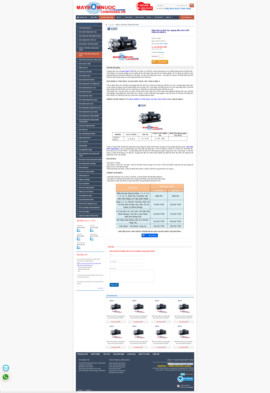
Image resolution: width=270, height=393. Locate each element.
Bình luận (113, 268)
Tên (111, 254)
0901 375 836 (94, 236)
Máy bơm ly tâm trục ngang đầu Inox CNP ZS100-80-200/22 (161, 317)
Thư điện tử (113, 261)
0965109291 (80, 236)
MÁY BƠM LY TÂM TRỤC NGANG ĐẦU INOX (148, 99)
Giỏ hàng (188, 17)
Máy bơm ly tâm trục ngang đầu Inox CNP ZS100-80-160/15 (116, 342)
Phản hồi (114, 285)
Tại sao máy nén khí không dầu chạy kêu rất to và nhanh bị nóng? (90, 276)
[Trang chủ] (106, 24)
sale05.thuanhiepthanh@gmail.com (182, 364)
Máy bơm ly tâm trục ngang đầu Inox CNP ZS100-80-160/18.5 (184, 317)
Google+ (80, 390)
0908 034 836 (81, 227)
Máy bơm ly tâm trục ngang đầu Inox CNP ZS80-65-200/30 (161, 342)
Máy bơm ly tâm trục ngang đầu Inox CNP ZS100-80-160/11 (138, 342)
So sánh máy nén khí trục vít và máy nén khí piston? (90, 282)
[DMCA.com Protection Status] (187, 375)
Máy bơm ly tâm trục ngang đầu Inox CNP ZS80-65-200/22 (184, 342)
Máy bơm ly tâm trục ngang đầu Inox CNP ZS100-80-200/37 (116, 317)
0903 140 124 (81, 244)
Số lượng (154, 56)
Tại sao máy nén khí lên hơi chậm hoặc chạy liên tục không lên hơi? (88, 260)
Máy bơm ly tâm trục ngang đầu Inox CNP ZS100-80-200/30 (138, 317)
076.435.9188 (94, 227)
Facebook (88, 390)
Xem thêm (100, 288)
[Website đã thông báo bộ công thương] (185, 381)
